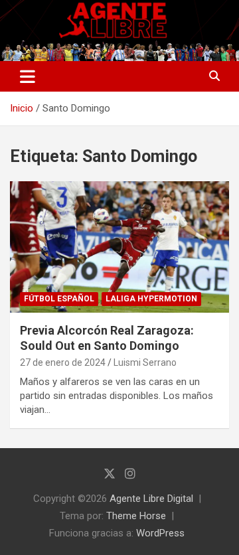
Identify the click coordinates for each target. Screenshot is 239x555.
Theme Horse (136, 516)
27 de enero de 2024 (63, 362)
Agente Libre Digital (151, 499)
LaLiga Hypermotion (151, 298)
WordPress (160, 533)
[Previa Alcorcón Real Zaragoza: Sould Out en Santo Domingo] (119, 247)
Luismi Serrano (145, 362)
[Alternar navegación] (27, 76)
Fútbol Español (59, 298)
